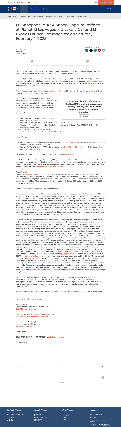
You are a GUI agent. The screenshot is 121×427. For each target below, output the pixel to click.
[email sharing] (103, 50)
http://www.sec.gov (66, 254)
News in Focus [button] (12, 16)
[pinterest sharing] (99, 50)
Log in (91, 416)
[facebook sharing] (86, 50)
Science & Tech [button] (38, 16)
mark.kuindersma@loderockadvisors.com (32, 317)
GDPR (95, 2)
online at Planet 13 (69, 142)
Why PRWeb (11, 2)
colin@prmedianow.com (57, 337)
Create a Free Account (106, 2)
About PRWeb (38, 414)
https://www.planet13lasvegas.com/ (50, 167)
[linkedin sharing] (95, 50)
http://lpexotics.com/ (66, 154)
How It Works (20, 2)
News (24, 9)
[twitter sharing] (91, 50)
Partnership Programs (40, 417)
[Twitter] (7, 420)
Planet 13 (91, 83)
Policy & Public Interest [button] (66, 16)
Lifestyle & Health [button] (51, 16)
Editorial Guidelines (39, 419)
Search (108, 9)
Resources (34, 9)
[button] (60, 61)
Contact (45, 9)
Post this (85, 116)
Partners (36, 416)
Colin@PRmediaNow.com (26, 309)
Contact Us (10, 417)
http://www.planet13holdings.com (36, 174)
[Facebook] (9, 420)
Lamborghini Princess (57, 91)
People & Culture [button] (82, 16)
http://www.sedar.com (32, 256)
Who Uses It (29, 2)
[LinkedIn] (12, 420)
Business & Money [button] (25, 16)
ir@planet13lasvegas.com (25, 326)
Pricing (36, 2)
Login (90, 2)
